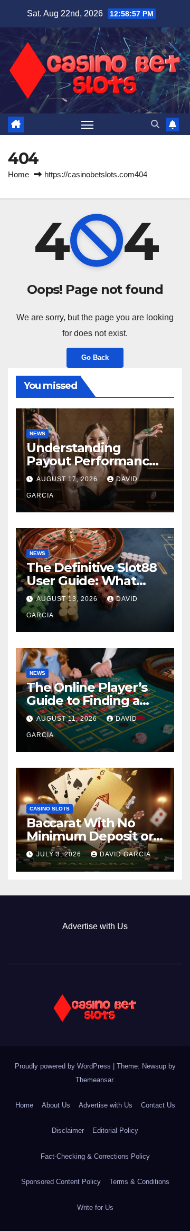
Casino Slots (50, 809)
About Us (56, 1105)
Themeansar (94, 1080)
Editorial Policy (115, 1130)
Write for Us (95, 1207)
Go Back (95, 357)
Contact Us (158, 1105)
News (37, 433)
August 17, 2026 (68, 479)
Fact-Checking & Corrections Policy (95, 1156)
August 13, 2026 (68, 599)
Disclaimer (68, 1130)
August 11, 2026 (67, 718)
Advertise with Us (95, 926)
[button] (155, 124)
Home (18, 174)
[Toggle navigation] (87, 124)
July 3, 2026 (59, 854)
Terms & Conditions (139, 1182)
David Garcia (125, 854)
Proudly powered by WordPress (64, 1066)
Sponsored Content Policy (61, 1182)
